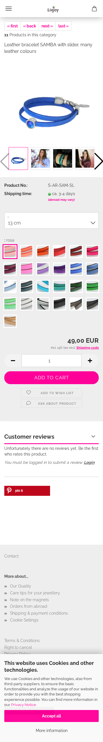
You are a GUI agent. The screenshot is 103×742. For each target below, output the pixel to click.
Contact (11, 556)
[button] (12, 360)
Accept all (51, 716)
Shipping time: (18, 193)
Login (89, 462)
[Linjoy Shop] (51, 8)
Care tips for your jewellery (35, 593)
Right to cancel (18, 647)
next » (47, 26)
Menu (8, 8)
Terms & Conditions (22, 640)
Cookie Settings (24, 620)
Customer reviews (29, 436)
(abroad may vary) (61, 200)
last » (63, 26)
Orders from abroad (28, 606)
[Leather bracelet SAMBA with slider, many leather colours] (51, 102)
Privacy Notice (23, 705)
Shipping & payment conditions (39, 613)
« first (12, 26)
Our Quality (20, 586)
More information (52, 730)
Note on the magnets (29, 599)
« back (29, 26)
